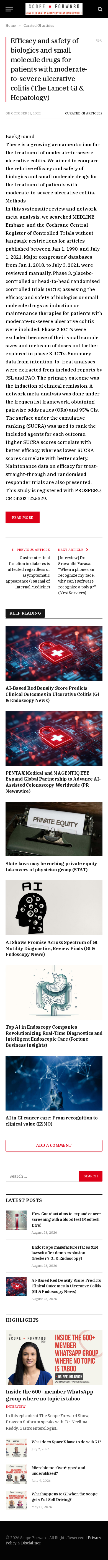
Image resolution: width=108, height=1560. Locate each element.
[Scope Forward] (54, 9)
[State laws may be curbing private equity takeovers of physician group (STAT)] (54, 829)
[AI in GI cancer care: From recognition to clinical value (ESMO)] (54, 1083)
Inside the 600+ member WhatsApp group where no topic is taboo (49, 1395)
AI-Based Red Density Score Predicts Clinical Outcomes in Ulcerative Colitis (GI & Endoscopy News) (52, 694)
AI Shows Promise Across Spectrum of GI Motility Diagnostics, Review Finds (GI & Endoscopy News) (52, 948)
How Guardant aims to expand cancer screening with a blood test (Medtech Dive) (66, 1219)
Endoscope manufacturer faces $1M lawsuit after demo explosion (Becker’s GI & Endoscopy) (65, 1253)
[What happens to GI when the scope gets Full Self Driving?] (16, 1500)
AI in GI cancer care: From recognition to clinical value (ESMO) (52, 1121)
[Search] (99, 9)
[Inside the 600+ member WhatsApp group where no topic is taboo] (54, 1357)
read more (22, 517)
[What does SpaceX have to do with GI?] (16, 1448)
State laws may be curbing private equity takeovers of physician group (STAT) (51, 866)
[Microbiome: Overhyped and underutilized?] (16, 1473)
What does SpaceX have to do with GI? (66, 1441)
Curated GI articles (83, 113)
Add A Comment (53, 1145)
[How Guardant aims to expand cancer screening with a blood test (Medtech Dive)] (16, 1220)
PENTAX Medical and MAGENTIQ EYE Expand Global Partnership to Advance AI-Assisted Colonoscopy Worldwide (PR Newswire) (53, 782)
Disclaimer (31, 1543)
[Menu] (9, 9)
